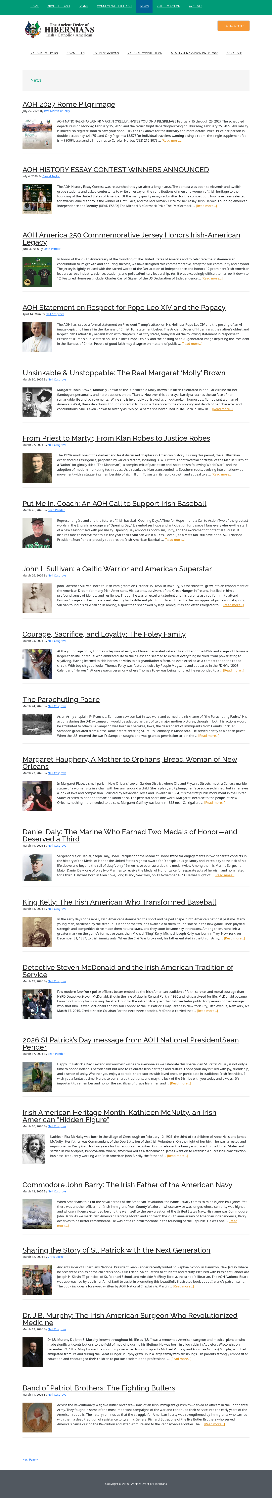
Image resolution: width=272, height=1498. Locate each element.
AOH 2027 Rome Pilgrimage (69, 104)
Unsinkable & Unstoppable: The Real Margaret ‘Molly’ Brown (124, 373)
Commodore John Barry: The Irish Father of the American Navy (128, 1184)
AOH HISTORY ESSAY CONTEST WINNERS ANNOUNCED (116, 169)
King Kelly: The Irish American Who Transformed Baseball (119, 902)
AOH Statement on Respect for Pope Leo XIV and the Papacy (124, 307)
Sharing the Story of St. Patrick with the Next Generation (116, 1250)
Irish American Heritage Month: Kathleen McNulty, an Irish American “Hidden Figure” (119, 1116)
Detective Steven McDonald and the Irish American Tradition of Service (128, 971)
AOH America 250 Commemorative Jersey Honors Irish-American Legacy (131, 238)
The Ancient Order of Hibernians (60, 30)
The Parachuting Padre (61, 699)
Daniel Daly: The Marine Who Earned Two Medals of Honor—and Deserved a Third (130, 835)
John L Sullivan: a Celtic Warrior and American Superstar (117, 569)
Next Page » (30, 1459)
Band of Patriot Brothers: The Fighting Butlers (99, 1388)
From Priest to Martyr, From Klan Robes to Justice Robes (116, 438)
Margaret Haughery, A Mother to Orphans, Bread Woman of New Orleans (130, 763)
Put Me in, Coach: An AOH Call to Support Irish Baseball (114, 503)
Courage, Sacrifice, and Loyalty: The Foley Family (104, 634)
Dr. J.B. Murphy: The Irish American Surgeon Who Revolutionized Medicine (130, 1319)
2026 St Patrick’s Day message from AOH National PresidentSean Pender (131, 1043)
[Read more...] (172, 140)
